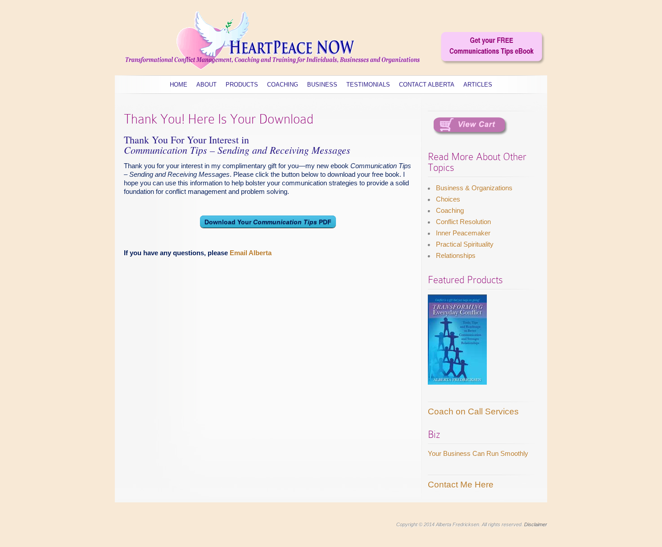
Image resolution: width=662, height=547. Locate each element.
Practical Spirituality (465, 244)
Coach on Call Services (473, 411)
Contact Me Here (461, 484)
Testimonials (368, 84)
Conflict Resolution (463, 221)
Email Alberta (251, 253)
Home (178, 84)
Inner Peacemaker (463, 233)
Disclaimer (535, 524)
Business (322, 84)
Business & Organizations (474, 188)
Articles (477, 84)
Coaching (282, 84)
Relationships (456, 255)
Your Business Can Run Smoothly (478, 453)
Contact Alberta (426, 84)
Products (242, 84)
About (206, 84)
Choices (448, 199)
